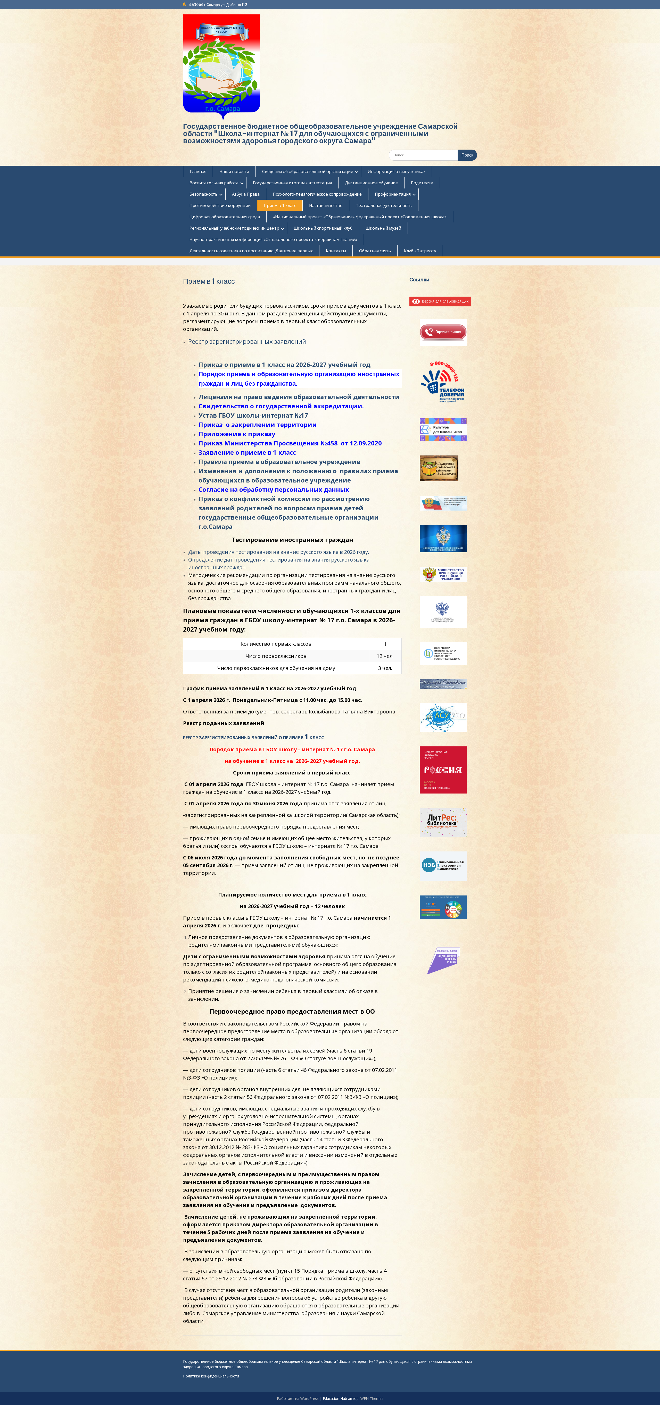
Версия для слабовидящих (444, 301)
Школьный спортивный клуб (323, 228)
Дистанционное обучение (371, 183)
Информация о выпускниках (396, 171)
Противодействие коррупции (220, 205)
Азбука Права (246, 194)
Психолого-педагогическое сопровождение (317, 194)
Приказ (211, 443)
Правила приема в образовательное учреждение (279, 461)
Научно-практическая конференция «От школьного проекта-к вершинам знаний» (273, 239)
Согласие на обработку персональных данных (274, 489)
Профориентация (393, 194)
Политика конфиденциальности (211, 1376)
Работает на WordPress (298, 1398)
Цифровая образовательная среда (224, 217)
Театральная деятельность (384, 205)
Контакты (336, 251)
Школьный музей (383, 228)
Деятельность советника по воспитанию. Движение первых (251, 251)
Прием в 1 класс (280, 205)
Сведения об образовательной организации (307, 171)
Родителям (422, 183)
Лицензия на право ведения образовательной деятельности (300, 396)
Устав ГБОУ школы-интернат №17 (253, 415)
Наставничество (326, 205)
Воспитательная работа (213, 183)
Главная (198, 171)
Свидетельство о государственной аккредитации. (281, 406)
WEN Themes (371, 1398)
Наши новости (234, 171)
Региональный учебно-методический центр (234, 228)
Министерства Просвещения (271, 443)
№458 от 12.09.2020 (350, 443)
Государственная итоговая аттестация (292, 183)
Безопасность (203, 194)
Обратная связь (375, 251)
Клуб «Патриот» (420, 251)
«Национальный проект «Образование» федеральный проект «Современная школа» (360, 217)
